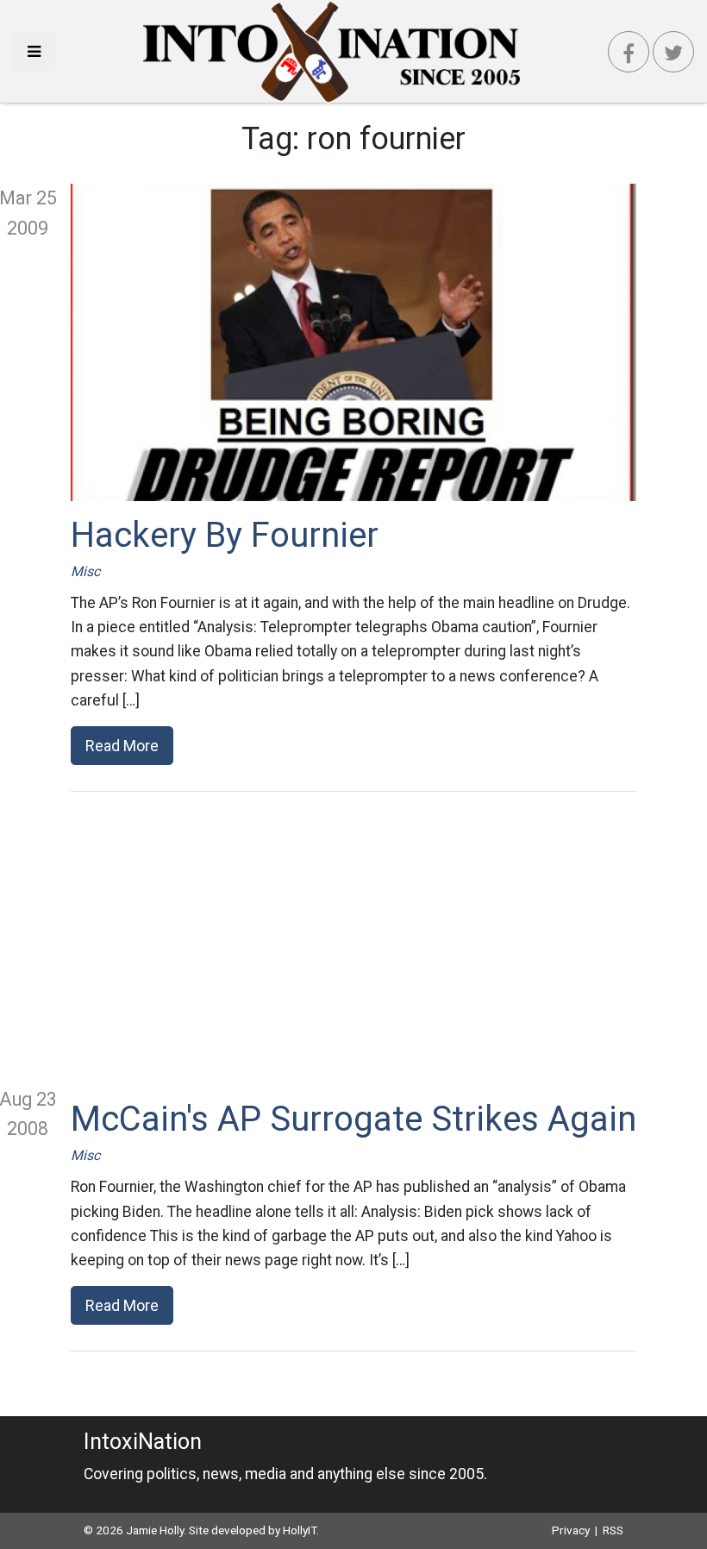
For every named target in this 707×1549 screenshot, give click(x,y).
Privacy (571, 1530)
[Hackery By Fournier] (353, 342)
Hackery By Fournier (225, 535)
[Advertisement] (353, 938)
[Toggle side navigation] (34, 51)
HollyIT (299, 1530)
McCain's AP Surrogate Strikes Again (353, 1119)
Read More (122, 746)
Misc (85, 571)
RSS (613, 1530)
